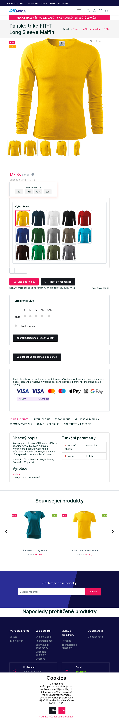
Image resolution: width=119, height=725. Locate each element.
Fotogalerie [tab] (62, 419)
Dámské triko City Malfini (34, 550)
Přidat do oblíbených (60, 281)
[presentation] (6, 531)
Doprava (40, 658)
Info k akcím (16, 640)
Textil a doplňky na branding (87, 29)
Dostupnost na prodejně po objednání (37, 356)
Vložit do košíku (26, 281)
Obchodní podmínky (41, 653)
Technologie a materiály (69, 646)
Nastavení (54, 710)
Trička (107, 29)
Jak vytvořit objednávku (42, 646)
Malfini (16, 474)
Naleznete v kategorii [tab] (78, 424)
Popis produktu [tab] (19, 419)
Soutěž (13, 636)
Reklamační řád (44, 640)
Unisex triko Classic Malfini (84, 550)
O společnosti (95, 636)
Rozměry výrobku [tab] (20, 424)
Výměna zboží (43, 636)
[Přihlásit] (94, 11)
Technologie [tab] (42, 419)
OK (63, 710)
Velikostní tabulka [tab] (87, 419)
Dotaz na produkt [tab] (48, 424)
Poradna (66, 640)
